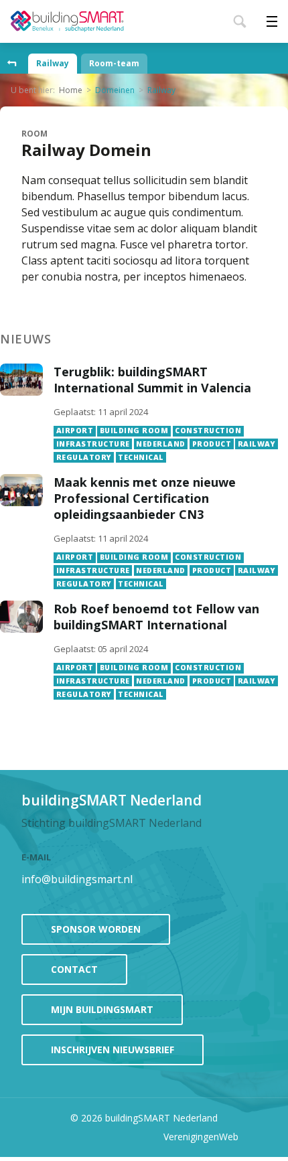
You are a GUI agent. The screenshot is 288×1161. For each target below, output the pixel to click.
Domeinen (115, 90)
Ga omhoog (12, 64)
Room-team (114, 63)
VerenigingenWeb (200, 1136)
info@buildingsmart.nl (77, 879)
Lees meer (165, 413)
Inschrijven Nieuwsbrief (112, 1049)
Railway (52, 63)
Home (70, 90)
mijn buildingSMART (102, 1009)
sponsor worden (96, 929)
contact (74, 969)
